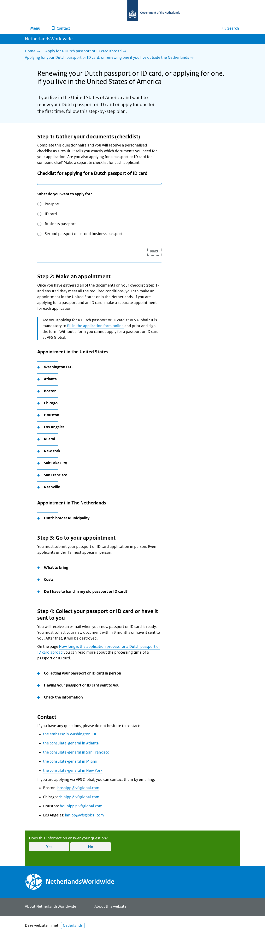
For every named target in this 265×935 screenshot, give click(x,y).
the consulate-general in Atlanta (71, 743)
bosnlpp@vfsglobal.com (78, 787)
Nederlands (73, 925)
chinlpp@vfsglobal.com (79, 797)
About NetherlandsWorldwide (50, 906)
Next (154, 251)
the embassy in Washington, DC (70, 734)
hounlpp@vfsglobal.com (81, 806)
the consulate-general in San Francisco (76, 752)
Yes (49, 846)
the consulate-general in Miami (70, 761)
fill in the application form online (95, 325)
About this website (110, 906)
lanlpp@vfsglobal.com (84, 815)
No (90, 846)
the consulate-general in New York (72, 770)
